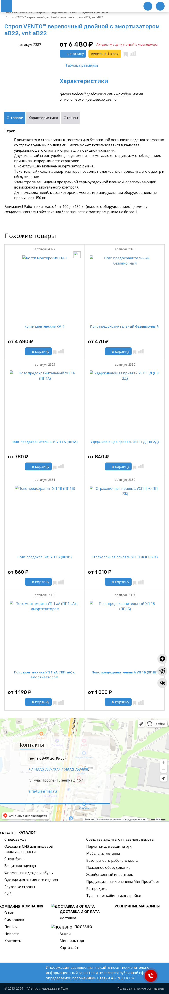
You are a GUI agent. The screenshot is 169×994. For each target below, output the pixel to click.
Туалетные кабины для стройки (113, 895)
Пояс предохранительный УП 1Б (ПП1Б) (124, 672)
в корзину (75, 53)
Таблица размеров (81, 65)
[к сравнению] (133, 53)
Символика (14, 919)
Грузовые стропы (19, 886)
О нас (9, 912)
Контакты (13, 940)
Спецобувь (14, 858)
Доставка (68, 918)
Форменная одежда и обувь (28, 872)
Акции (65, 933)
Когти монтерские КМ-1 (44, 326)
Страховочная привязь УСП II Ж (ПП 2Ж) (125, 557)
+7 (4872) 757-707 (43, 769)
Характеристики (43, 117)
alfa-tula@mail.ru (43, 791)
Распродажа (96, 888)
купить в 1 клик (104, 53)
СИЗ (7, 893)
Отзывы (71, 117)
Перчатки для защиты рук (109, 846)
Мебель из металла (103, 853)
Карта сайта (70, 947)
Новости (11, 933)
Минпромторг (72, 940)
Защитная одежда (20, 865)
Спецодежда (15, 839)
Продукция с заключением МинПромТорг (122, 881)
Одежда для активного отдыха (31, 879)
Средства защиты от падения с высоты (120, 839)
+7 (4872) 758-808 (73, 769)
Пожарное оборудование (108, 867)
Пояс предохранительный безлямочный (124, 326)
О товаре (15, 117)
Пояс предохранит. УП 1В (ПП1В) (44, 557)
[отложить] (125, 53)
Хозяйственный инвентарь (109, 874)
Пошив (10, 926)
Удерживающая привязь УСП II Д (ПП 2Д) (124, 441)
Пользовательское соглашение (141, 988)
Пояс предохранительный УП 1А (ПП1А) (44, 441)
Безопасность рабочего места (112, 860)
